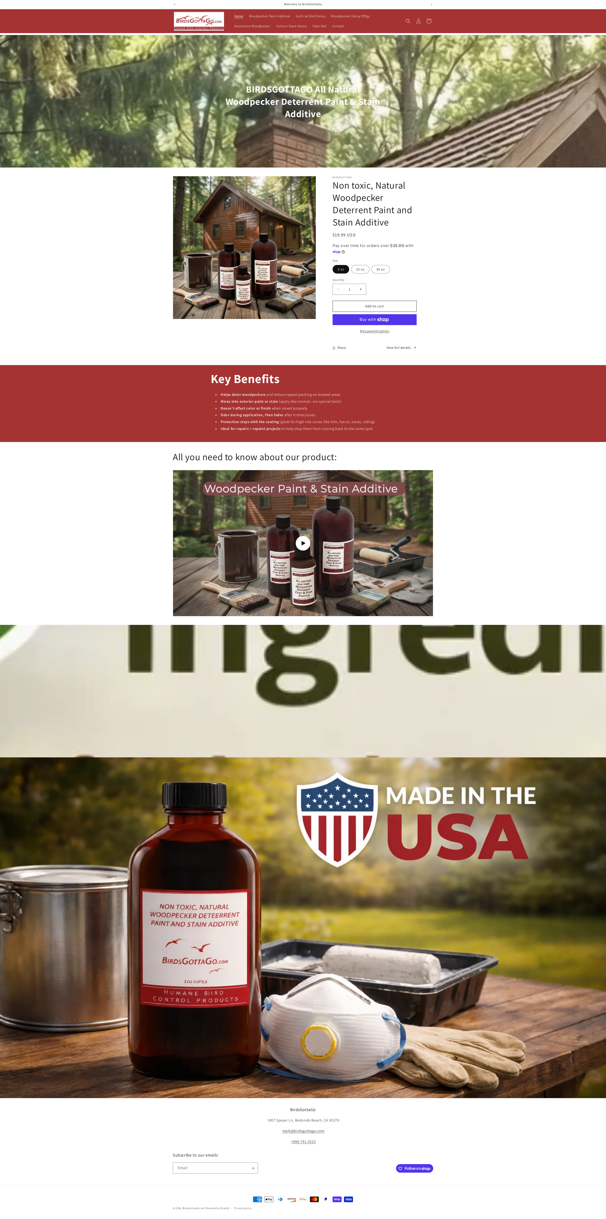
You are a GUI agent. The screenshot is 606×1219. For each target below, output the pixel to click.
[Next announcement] (431, 4)
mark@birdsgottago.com (303, 1131)
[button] (408, 21)
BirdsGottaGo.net (194, 1208)
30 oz (380, 269)
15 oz (360, 269)
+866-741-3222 (303, 1141)
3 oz (341, 269)
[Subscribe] (252, 1168)
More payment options (374, 331)
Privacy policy (243, 1208)
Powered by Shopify (217, 1208)
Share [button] (341, 347)
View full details (399, 347)
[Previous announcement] (174, 4)
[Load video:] (303, 543)
